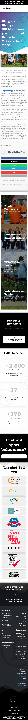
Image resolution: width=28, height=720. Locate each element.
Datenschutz (14, 704)
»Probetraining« (14, 3)
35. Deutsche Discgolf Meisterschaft (11, 90)
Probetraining (21, 685)
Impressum (14, 696)
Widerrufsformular (14, 701)
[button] (14, 158)
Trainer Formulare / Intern (14, 710)
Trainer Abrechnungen (14, 713)
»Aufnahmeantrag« (14, 1)
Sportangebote (22, 687)
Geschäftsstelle (22, 676)
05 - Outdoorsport (18, 72)
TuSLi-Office (14, 707)
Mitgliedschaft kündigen (14, 699)
